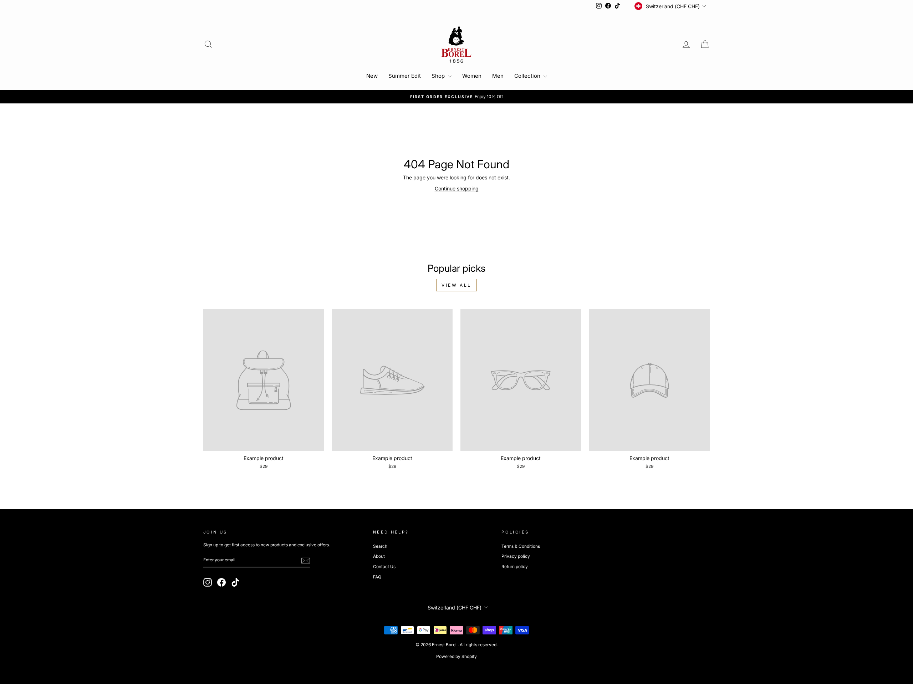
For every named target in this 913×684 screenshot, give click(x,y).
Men (498, 75)
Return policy (514, 566)
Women (471, 75)
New (372, 75)
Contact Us (384, 566)
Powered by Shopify (456, 656)
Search (380, 546)
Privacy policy (515, 556)
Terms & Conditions (520, 546)
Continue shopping (457, 188)
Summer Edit (404, 75)
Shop (439, 75)
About (379, 556)
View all (456, 285)
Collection (528, 75)
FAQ (377, 577)
